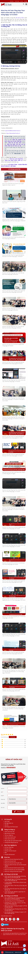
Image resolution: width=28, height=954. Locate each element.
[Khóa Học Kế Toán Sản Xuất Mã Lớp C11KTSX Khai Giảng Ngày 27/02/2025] (14, 720)
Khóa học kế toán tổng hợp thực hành (14, 859)
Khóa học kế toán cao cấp (14, 146)
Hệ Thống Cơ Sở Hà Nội (11, 874)
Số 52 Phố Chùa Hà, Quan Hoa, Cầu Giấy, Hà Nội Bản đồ (15, 889)
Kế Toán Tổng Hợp (9, 847)
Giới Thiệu (7, 821)
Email (2, 795)
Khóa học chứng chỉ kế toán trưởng (13, 871)
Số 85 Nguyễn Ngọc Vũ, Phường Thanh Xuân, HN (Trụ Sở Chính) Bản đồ (16, 880)
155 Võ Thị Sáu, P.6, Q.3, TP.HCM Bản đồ (14, 901)
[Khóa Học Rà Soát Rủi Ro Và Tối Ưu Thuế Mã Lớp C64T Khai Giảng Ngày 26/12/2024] (14, 556)
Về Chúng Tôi (8, 819)
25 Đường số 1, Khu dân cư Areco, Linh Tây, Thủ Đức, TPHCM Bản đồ (15, 903)
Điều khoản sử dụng (10, 833)
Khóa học (3, 799)
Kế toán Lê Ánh (20, 17)
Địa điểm (3, 803)
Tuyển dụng (17, 1)
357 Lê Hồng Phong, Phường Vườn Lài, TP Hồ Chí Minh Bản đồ (16, 909)
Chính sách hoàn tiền (10, 839)
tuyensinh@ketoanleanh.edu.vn (12, 130)
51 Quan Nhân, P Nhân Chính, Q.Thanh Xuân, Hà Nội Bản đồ (15, 883)
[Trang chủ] (6, 4)
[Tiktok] (10, 919)
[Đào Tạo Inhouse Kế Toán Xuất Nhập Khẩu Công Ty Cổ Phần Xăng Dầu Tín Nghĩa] (14, 465)
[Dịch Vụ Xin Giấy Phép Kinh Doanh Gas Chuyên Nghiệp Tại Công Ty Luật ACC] (14, 177)
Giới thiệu (11, 1)
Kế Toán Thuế (8, 849)
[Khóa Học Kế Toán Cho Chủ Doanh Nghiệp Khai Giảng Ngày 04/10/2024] (14, 338)
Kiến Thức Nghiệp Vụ (10, 845)
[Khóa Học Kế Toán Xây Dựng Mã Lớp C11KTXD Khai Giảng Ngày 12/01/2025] (14, 610)
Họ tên (2, 788)
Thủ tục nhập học (9, 835)
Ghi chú (2, 807)
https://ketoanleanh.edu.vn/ (13, 133)
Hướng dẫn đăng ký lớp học (11, 842)
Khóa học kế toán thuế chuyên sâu (13, 863)
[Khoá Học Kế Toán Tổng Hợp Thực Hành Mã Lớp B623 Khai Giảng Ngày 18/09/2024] (14, 266)
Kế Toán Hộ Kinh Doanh (10, 851)
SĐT (2, 792)
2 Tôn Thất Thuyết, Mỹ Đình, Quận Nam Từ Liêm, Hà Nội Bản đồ (15, 892)
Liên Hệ (6, 825)
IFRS (6, 852)
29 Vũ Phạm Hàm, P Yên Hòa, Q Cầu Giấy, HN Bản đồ (16, 886)
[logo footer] (10, 946)
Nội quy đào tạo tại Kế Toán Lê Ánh (13, 840)
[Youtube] (6, 919)
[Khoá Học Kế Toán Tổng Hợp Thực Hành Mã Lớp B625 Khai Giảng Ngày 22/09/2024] (14, 302)
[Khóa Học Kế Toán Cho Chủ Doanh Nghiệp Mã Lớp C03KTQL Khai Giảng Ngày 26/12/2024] (14, 521)
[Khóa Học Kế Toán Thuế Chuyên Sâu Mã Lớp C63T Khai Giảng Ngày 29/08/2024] (14, 230)
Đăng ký (19, 811)
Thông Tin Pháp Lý (9, 829)
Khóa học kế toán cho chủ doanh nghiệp (14, 869)
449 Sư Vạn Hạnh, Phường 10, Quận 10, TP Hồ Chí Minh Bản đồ (16, 906)
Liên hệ (21, 1)
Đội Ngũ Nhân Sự (9, 823)
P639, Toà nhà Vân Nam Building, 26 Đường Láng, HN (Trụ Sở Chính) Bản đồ (15, 877)
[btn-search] (23, 4)
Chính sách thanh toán (10, 837)
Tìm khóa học (10, 952)
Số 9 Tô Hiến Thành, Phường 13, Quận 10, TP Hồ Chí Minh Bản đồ (15, 912)
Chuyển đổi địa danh (10, 854)
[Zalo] (18, 919)
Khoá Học (7, 857)
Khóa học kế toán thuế (10, 861)
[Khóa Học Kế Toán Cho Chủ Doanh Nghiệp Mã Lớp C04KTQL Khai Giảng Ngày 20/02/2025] (14, 683)
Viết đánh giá (12, 737)
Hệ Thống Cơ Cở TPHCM (11, 896)
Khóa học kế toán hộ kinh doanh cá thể (14, 868)
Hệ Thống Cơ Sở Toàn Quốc (11, 826)
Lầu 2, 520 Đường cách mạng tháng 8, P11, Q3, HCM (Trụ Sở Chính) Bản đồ (15, 898)
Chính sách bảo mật (9, 831)
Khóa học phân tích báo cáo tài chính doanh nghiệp (15, 865)
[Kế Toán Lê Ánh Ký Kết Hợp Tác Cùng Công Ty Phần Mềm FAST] (14, 195)
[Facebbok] (2, 919)
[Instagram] (14, 919)
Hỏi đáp (25, 1)
